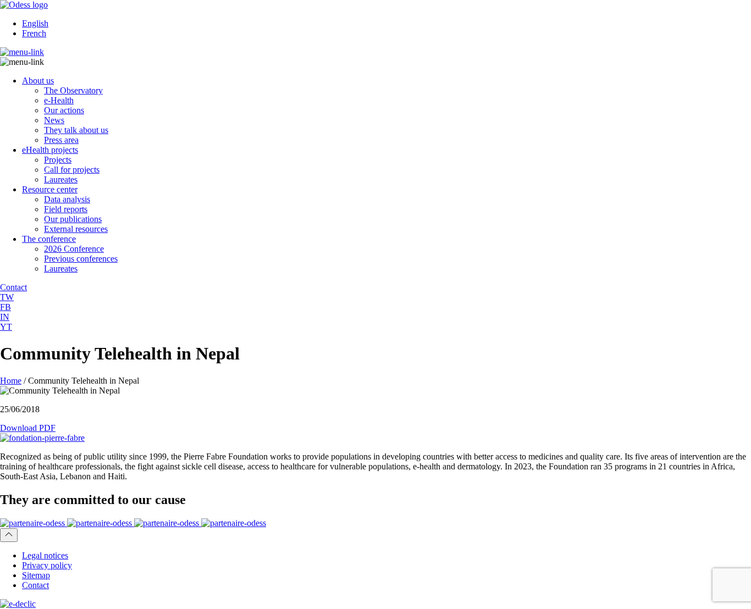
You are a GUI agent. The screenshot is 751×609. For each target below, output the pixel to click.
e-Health (59, 100)
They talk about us (76, 130)
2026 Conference (74, 248)
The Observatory (73, 90)
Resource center (50, 189)
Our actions (64, 110)
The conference (49, 238)
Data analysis (67, 199)
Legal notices (45, 555)
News (54, 120)
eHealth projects (50, 149)
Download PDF (28, 428)
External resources (76, 229)
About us (38, 80)
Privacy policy (47, 565)
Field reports (65, 209)
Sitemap (36, 575)
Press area (61, 140)
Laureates (61, 179)
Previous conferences (81, 258)
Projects (57, 159)
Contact (35, 585)
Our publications (73, 219)
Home (10, 380)
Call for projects (72, 169)
